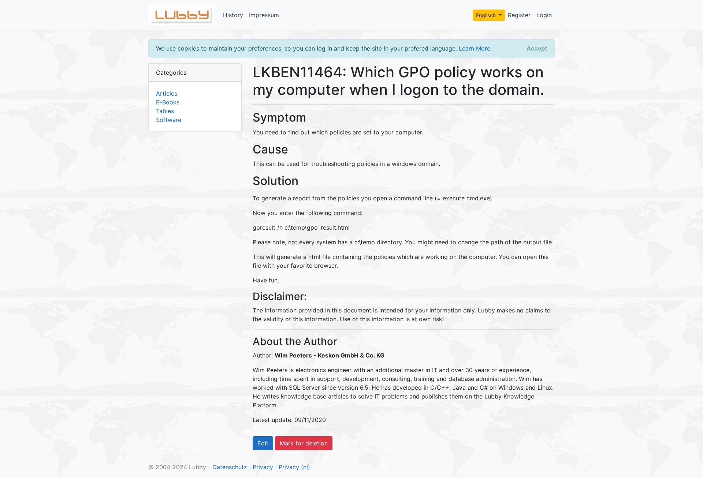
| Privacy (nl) (292, 467)
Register (519, 15)
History (233, 15)
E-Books (167, 102)
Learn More (474, 48)
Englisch (486, 15)
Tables (165, 111)
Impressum (264, 15)
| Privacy (261, 467)
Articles (166, 93)
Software (168, 119)
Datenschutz (229, 467)
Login (544, 15)
